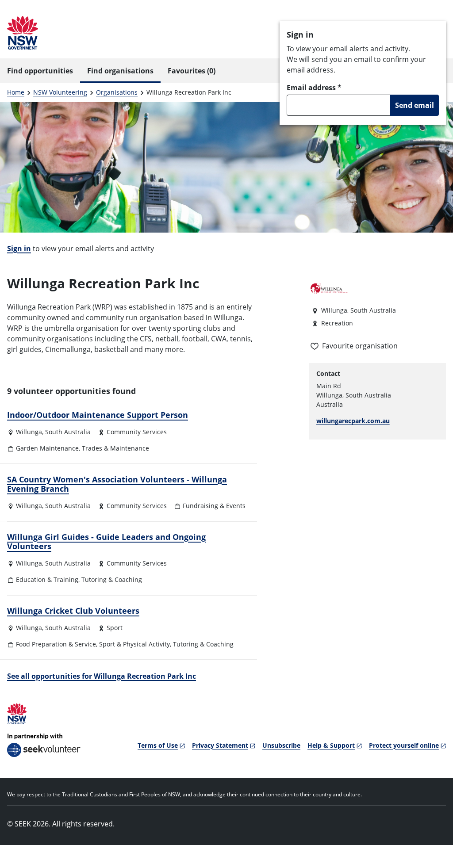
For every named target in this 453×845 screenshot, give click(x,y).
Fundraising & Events (214, 505)
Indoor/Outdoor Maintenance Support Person (97, 414)
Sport (115, 627)
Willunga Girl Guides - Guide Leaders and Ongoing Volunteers (106, 541)
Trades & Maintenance (115, 448)
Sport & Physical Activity (134, 644)
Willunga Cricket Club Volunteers (73, 610)
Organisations (117, 92)
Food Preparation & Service (56, 644)
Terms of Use (158, 745)
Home (15, 92)
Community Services (137, 432)
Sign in (19, 248)
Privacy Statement (220, 745)
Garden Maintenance (47, 448)
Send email (414, 105)
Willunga (29, 432)
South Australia (68, 432)
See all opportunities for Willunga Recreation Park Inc (101, 676)
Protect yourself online (404, 745)
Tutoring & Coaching (111, 579)
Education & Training (47, 579)
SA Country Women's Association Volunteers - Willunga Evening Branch (117, 484)
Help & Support (331, 745)
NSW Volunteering (60, 92)
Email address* (314, 87)
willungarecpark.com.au (353, 421)
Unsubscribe (281, 745)
